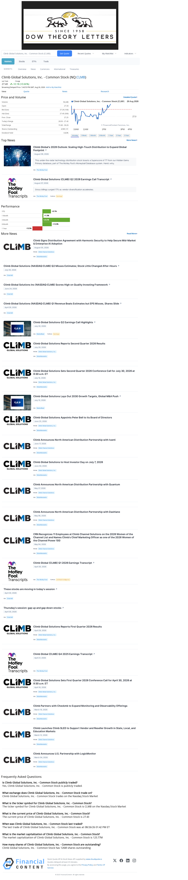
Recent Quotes (84, 53)
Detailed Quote (129, 97)
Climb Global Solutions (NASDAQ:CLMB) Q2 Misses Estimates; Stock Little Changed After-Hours (61, 265)
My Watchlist (107, 53)
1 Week (83, 135)
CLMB (81, 77)
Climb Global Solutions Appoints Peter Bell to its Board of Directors (72, 417)
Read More (131, 233)
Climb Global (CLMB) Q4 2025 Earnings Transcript (64, 654)
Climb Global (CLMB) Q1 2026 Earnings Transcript (64, 562)
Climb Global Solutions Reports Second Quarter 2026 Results (69, 343)
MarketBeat (40, 334)
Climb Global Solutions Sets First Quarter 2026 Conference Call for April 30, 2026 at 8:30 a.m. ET (82, 682)
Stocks (22, 61)
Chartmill (10, 275)
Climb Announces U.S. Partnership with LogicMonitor (64, 753)
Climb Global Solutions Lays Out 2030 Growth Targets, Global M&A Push (77, 396)
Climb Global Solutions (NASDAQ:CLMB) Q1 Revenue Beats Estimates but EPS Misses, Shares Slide (63, 303)
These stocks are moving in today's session (30, 589)
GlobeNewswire (42, 256)
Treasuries (74, 69)
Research (105, 91)
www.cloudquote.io (94, 859)
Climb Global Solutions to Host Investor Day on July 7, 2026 (68, 462)
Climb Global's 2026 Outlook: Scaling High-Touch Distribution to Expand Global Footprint (80, 149)
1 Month (93, 135)
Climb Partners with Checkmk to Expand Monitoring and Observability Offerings (80, 705)
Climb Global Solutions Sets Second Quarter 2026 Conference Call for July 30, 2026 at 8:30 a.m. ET (84, 372)
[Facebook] (121, 864)
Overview (22, 69)
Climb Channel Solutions (46, 252)
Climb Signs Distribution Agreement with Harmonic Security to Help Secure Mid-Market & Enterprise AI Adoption (84, 242)
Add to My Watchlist (53, 87)
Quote (26, 91)
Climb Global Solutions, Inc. (47, 351)
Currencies (45, 69)
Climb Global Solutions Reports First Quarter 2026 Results (67, 626)
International (59, 69)
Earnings (59, 196)
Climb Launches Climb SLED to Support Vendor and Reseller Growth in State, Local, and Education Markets (84, 730)
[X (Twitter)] (115, 864)
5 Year (126, 135)
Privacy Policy (87, 865)
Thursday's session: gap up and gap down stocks (34, 607)
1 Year (110, 135)
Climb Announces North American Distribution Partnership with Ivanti (74, 439)
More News (131, 140)
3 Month (102, 135)
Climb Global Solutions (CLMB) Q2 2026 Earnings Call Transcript (72, 179)
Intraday (75, 135)
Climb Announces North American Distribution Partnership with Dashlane (76, 511)
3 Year (118, 135)
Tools (46, 61)
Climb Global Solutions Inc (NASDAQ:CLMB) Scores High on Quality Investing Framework (57, 284)
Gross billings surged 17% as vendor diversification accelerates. (64, 189)
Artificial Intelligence (63, 579)
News (33, 69)
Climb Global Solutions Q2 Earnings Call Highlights (64, 322)
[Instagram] (134, 864)
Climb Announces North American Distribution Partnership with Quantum (76, 484)
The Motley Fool (42, 170)
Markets (8, 61)
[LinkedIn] (128, 864)
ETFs (34, 61)
